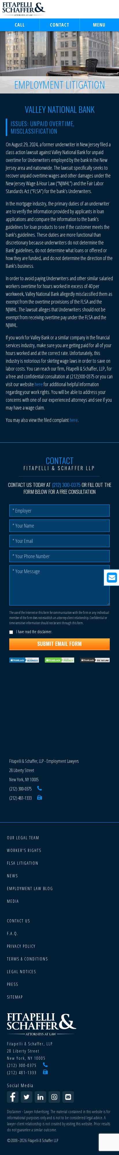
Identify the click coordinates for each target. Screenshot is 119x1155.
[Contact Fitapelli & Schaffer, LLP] (68, 1097)
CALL (20, 25)
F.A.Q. (12, 933)
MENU (99, 25)
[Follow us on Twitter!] (26, 1097)
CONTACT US (18, 921)
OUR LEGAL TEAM (23, 837)
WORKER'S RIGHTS (24, 850)
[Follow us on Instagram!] (54, 1097)
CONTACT (59, 25)
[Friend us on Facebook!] (12, 1097)
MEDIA (13, 901)
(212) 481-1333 (20, 798)
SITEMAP (15, 997)
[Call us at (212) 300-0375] (39, 789)
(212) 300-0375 (66, 484)
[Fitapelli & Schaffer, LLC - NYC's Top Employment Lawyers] (24, 9)
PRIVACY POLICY (21, 946)
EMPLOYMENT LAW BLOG (30, 888)
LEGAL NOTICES (21, 971)
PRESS (12, 984)
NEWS (12, 876)
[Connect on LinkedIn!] (40, 1097)
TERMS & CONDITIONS (27, 959)
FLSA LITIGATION (22, 863)
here (39, 384)
